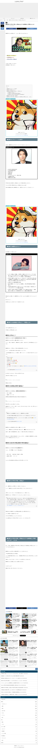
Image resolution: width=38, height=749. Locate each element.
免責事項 (15, 745)
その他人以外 (19, 699)
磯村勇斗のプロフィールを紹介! (12, 88)
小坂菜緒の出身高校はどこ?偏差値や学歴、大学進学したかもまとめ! (11, 694)
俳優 (6, 22)
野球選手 (19, 731)
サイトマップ (12, 18)
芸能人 (19, 701)
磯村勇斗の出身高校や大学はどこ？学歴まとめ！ (14, 91)
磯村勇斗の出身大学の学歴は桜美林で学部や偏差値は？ (17, 94)
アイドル (19, 715)
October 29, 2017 (18, 369)
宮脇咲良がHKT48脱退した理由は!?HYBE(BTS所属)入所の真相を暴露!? (12, 687)
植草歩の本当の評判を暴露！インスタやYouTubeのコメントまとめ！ (12, 680)
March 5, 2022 (19, 421)
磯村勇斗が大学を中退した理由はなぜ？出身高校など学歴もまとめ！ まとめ (19, 96)
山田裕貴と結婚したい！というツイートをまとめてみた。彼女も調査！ (12, 673)
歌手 (19, 717)
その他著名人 (19, 735)
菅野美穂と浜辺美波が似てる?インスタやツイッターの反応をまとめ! (11, 678)
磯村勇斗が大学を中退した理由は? (12, 95)
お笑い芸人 (19, 710)
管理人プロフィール (32, 18)
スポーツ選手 (19, 726)
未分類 (19, 742)
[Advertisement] (19, 10)
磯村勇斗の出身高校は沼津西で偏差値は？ (15, 93)
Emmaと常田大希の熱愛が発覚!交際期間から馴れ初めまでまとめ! (11, 685)
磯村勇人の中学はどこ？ (12, 92)
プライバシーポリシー (20, 745)
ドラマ (19, 724)
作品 (19, 719)
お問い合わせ (22, 18)
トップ (4, 18)
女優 (19, 708)
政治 (19, 740)
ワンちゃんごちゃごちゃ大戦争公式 (21, 135)
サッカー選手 (19, 733)
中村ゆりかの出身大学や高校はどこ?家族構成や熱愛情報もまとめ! (11, 692)
